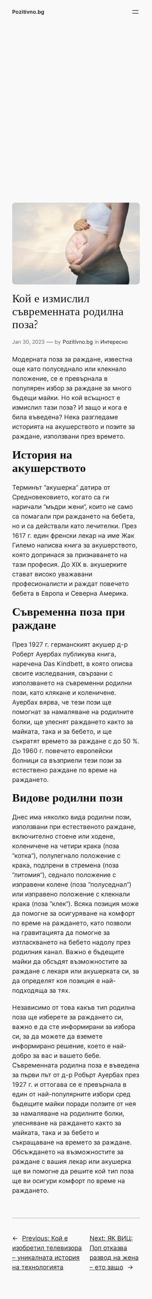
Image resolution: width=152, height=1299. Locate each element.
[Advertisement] (76, 107)
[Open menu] (135, 11)
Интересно (114, 342)
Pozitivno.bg (28, 12)
